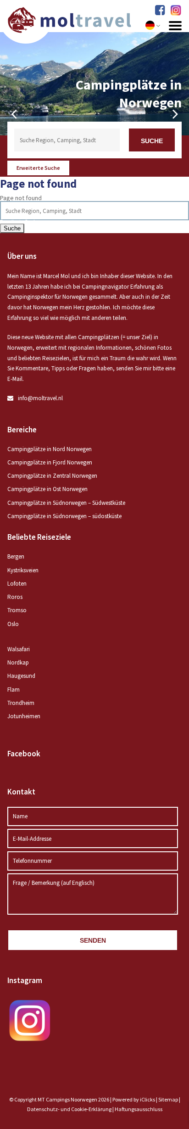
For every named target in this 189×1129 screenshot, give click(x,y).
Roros (14, 597)
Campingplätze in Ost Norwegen (47, 489)
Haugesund (21, 676)
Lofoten (17, 583)
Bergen (15, 556)
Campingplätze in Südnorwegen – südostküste (64, 516)
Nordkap (18, 662)
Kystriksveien (23, 570)
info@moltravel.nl (40, 398)
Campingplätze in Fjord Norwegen (49, 462)
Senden (93, 940)
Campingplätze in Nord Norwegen (49, 449)
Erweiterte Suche (38, 167)
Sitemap (168, 1099)
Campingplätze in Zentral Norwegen (52, 476)
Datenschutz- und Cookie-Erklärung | (71, 1109)
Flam (13, 689)
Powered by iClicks (133, 1099)
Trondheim (20, 703)
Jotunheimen (23, 716)
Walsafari (18, 649)
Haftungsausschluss (138, 1109)
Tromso (17, 610)
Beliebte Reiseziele (39, 537)
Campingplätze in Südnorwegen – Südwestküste (66, 503)
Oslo (13, 624)
